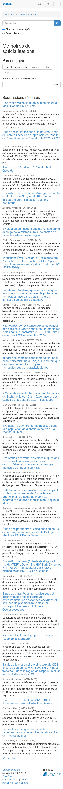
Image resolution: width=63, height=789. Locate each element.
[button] (39, 4)
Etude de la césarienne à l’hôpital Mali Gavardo (26, 169)
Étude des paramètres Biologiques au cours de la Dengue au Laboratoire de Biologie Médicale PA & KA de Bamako (30, 532)
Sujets (7, 72)
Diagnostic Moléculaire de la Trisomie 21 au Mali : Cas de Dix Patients (30, 104)
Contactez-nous (10, 779)
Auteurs (36, 67)
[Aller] (57, 23)
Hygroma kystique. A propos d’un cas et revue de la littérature (28, 637)
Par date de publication (16, 67)
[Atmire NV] (52, 773)
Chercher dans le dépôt (18, 29)
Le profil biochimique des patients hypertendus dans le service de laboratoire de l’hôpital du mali (30, 732)
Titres (47, 67)
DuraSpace (8, 776)
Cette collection (13, 33)
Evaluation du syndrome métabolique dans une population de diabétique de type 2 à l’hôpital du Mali (29, 428)
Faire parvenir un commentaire (15, 781)
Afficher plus (8, 758)
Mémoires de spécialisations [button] (19, 14)
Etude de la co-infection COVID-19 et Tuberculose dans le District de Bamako (27, 701)
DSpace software (11, 769)
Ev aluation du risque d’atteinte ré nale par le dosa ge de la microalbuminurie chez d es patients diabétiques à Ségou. (31, 231)
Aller (56, 84)
